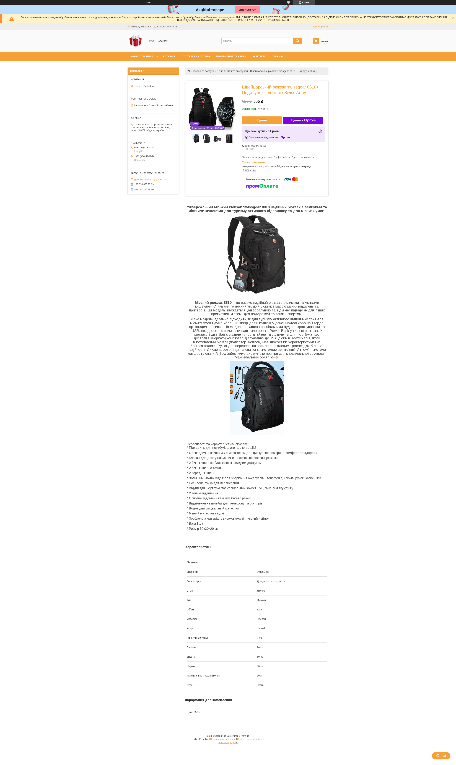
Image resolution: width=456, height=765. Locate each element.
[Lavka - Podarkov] (136, 47)
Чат (444, 755)
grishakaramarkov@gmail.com (150, 179)
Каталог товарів (142, 56)
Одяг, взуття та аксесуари (232, 71)
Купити (262, 120)
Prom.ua (245, 736)
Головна (169, 56)
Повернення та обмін (231, 56)
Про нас (278, 56)
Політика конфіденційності (250, 739)
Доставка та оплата (196, 56)
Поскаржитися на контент (223, 739)
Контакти (259, 56)
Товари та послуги (203, 71)
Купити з (297, 120)
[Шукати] (297, 41)
